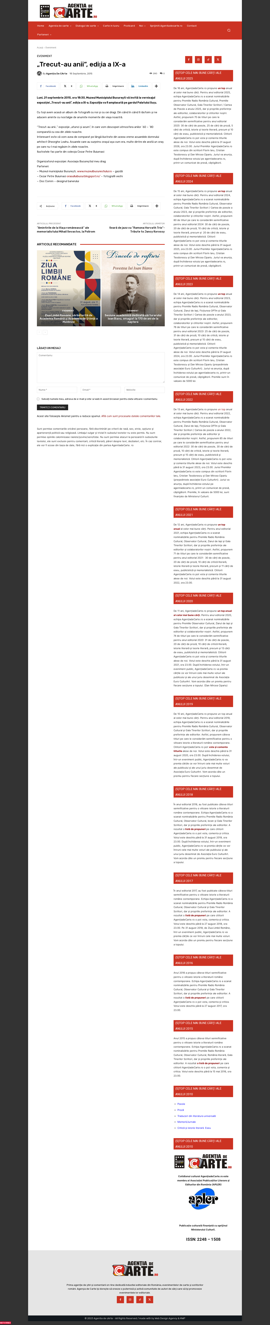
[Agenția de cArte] (40, 73)
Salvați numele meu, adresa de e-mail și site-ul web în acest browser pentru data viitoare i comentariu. (100, 399)
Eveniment (51, 47)
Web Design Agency (166, 1318)
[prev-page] (39, 332)
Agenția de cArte (56, 73)
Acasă (40, 47)
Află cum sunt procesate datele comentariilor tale (130, 416)
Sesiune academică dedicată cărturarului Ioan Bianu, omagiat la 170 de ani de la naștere (133, 319)
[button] (228, 30)
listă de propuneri (195, 829)
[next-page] (45, 332)
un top (221, 88)
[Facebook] (188, 59)
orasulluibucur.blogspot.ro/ (83, 176)
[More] (156, 86)
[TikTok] (208, 59)
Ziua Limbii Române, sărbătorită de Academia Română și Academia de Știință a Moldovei (69, 319)
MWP (182, 1318)
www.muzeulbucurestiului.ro (94, 171)
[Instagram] (198, 59)
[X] (218, 59)
